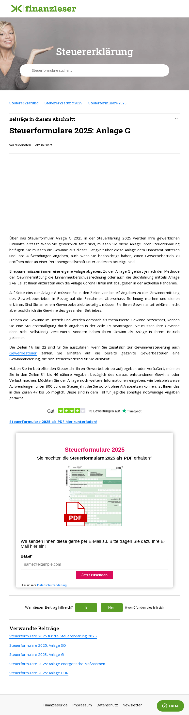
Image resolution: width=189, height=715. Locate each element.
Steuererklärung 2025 (63, 103)
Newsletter (132, 704)
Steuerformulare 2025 (107, 103)
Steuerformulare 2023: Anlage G (36, 654)
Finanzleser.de (55, 704)
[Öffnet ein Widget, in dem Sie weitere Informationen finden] (170, 706)
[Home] (43, 9)
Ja (86, 607)
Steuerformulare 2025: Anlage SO (37, 645)
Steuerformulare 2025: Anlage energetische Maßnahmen (57, 663)
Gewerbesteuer (23, 352)
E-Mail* (26, 556)
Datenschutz (107, 704)
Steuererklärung (23, 103)
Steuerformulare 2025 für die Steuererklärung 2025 (53, 635)
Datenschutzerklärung (52, 585)
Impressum (82, 704)
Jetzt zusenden (94, 575)
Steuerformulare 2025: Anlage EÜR (38, 672)
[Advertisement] (94, 193)
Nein (111, 607)
